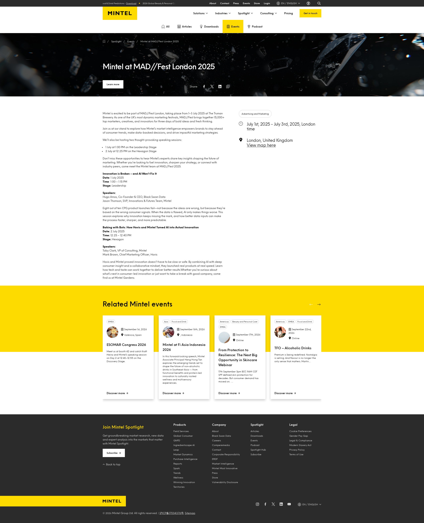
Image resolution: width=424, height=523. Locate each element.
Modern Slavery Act (300, 445)
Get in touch (310, 13)
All (167, 26)
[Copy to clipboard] (228, 86)
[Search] (319, 3)
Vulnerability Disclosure (225, 482)
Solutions (199, 13)
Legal (293, 424)
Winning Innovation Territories (184, 484)
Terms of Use (296, 454)
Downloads (211, 26)
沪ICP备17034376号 (171, 513)
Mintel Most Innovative (225, 468)
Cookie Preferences (300, 431)
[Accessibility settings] (309, 3)
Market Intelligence (223, 464)
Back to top (113, 464)
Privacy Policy (297, 450)
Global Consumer (183, 436)
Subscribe (112, 453)
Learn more (113, 84)
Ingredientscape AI (184, 445)
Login (267, 3)
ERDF (215, 459)
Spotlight (244, 13)
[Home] (104, 41)
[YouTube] (289, 504)
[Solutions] (207, 13)
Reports (177, 464)
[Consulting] (276, 13)
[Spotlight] (252, 13)
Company (219, 424)
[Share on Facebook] (204, 86)
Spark (176, 468)
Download (117, 3)
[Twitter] (273, 504)
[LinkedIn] (281, 504)
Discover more (116, 393)
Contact (224, 3)
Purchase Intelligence (185, 459)
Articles (187, 26)
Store (257, 3)
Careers (216, 440)
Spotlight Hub (258, 450)
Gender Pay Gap (298, 436)
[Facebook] (265, 504)
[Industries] (229, 13)
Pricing (288, 13)
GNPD (176, 440)
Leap (176, 450)
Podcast (257, 26)
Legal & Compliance (300, 440)
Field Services (181, 431)
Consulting (267, 13)
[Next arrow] (319, 304)
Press (236, 3)
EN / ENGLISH (289, 3)
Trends (177, 473)
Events (246, 3)
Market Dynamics (183, 454)
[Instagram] (257, 504)
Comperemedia (221, 445)
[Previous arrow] (311, 304)
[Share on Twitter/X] (212, 86)
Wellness (178, 477)
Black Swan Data (221, 436)
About (212, 3)
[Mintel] (120, 13)
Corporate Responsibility (226, 454)
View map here (261, 145)
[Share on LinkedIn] (220, 86)
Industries (221, 13)
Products (179, 424)
